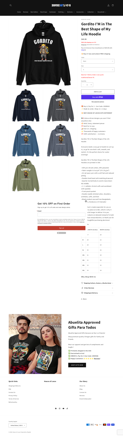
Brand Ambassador (85, 399)
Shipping (83, 44)
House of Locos (16, 432)
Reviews (82, 395)
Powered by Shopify (26, 432)
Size (82, 66)
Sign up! (61, 228)
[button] (11, 5)
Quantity (83, 81)
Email (39, 211)
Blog (81, 389)
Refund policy (13, 402)
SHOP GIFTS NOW (77, 365)
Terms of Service (14, 399)
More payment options (98, 101)
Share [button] (85, 299)
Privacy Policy (13, 395)
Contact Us (12, 392)
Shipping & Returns (15, 386)
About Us (82, 386)
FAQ (10, 389)
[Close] (86, 201)
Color (82, 57)
